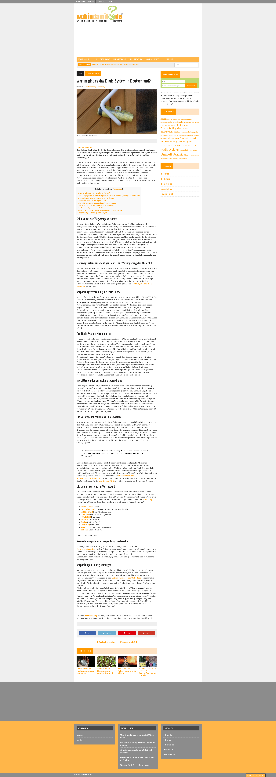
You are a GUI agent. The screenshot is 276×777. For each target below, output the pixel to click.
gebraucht (196, 135)
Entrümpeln (193, 132)
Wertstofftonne (183, 158)
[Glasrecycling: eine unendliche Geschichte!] (106, 665)
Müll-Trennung (119, 59)
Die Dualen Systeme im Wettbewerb (94, 208)
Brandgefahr (182, 122)
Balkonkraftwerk (165, 122)
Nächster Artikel (127, 642)
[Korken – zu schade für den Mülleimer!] (127, 665)
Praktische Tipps (85, 59)
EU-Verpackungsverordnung (183, 135)
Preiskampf (148, 499)
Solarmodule (193, 150)
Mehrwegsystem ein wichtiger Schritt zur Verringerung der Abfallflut (109, 195)
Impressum (100, 2)
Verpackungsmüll (165, 158)
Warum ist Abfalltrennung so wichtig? (147, 674)
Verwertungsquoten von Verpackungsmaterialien (100, 210)
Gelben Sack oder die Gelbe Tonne (127, 578)
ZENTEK (84, 530)
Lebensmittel (164, 138)
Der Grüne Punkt (89, 509)
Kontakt (111, 2)
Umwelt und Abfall (84, 668)
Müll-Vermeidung (103, 59)
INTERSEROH (87, 512)
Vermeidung (180, 154)
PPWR (163, 150)
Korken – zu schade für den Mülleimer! (127, 672)
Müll (194, 138)
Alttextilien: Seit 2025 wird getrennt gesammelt (135, 765)
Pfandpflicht (165, 146)
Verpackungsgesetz (194, 155)
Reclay (84, 522)
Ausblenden (117, 189)
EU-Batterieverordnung (167, 135)
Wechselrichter (174, 158)
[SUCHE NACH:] (186, 64)
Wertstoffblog (90, 615)
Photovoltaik (172, 146)
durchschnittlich (106, 481)
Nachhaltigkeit (184, 141)
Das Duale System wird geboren (92, 200)
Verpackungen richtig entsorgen (92, 213)
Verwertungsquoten (86, 549)
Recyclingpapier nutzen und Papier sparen (86, 672)
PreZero (84, 519)
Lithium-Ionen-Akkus (176, 138)
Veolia (84, 527)
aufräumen (187, 119)
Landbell (85, 514)
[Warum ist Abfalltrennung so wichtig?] (148, 665)
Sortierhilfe (168, 59)
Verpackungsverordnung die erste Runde (96, 198)
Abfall (164, 118)
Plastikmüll (182, 145)
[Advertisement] (138, 41)
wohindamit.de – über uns (85, 2)
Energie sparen (182, 132)
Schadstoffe (183, 150)
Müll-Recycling (136, 59)
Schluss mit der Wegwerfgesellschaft (94, 193)
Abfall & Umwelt (152, 59)
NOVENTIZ (86, 517)
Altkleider (169, 119)
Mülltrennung (90, 87)
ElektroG (185, 128)
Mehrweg (188, 138)
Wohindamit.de (86, 147)
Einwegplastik (171, 125)
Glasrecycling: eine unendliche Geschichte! (105, 672)
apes (180, 119)
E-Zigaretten (190, 122)
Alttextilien (176, 119)
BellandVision (87, 507)
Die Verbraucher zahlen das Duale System (96, 205)
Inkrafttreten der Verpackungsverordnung (97, 203)
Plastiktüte (193, 146)
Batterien (173, 122)
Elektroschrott (169, 131)
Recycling (101, 87)
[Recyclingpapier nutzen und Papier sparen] (86, 665)
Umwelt (166, 154)
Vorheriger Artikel (107, 642)
